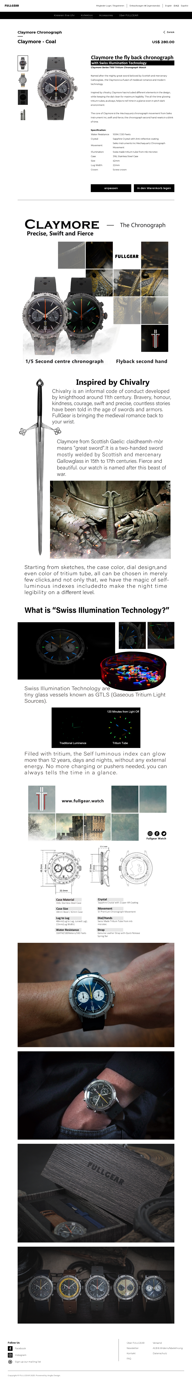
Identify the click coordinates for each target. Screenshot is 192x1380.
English (168, 6)
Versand (157, 1343)
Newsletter (133, 1348)
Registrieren (118, 6)
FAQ (129, 1358)
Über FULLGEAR (128, 15)
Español (184, 6)
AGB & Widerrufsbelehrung (168, 1348)
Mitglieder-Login (103, 6)
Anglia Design (53, 1375)
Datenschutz (160, 1353)
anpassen (111, 188)
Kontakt (131, 1353)
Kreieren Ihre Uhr (64, 15)
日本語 (176, 6)
